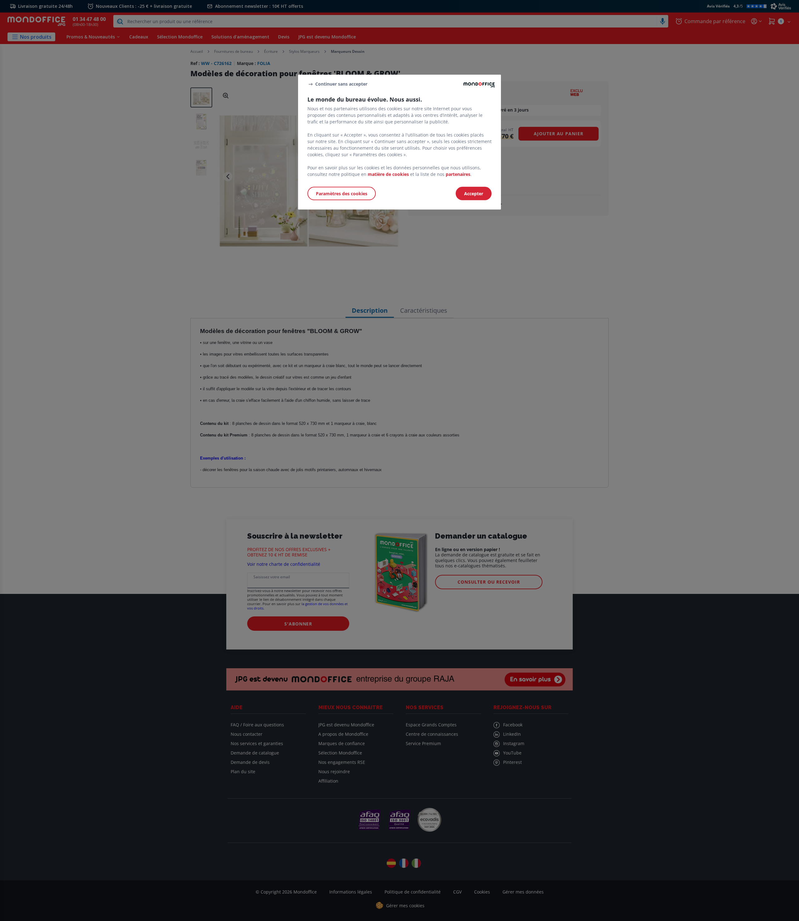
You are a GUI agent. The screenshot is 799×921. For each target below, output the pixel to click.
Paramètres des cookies (341, 194)
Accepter (473, 194)
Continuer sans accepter (341, 84)
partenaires (458, 174)
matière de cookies (388, 174)
